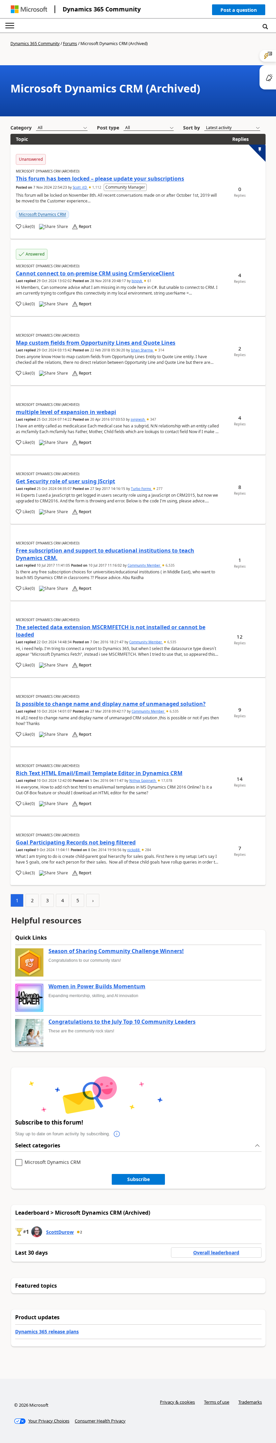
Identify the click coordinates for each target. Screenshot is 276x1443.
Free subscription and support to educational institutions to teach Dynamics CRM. (105, 554)
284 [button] (147, 849)
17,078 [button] (166, 780)
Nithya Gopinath (143, 780)
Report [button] (85, 226)
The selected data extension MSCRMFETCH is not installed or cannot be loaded (110, 630)
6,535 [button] (170, 565)
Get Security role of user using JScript (65, 481)
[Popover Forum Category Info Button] (117, 1134)
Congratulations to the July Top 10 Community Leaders (122, 1022)
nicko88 (134, 849)
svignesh (138, 419)
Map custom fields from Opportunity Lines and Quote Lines (95, 342)
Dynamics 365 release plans (47, 1331)
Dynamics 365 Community (102, 9)
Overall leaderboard (216, 1252)
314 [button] (160, 350)
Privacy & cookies (177, 1402)
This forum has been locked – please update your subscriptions (100, 178)
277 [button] (159, 488)
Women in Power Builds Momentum (96, 987)
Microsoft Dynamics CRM (42, 214)
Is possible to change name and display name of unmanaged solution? (111, 704)
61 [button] (148, 280)
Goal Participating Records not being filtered (76, 842)
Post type (108, 127)
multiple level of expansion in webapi (66, 412)
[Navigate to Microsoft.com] (29, 9)
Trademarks (250, 1402)
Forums (70, 43)
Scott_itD (80, 187)
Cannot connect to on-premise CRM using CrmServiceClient (95, 273)
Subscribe (138, 1179)
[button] (238, 11)
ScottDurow (60, 1232)
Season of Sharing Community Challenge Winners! (116, 951)
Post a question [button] (238, 10)
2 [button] (81, 1232)
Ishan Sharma (142, 350)
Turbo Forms (141, 488)
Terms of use (216, 1402)
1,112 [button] (96, 187)
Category (21, 127)
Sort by (191, 127)
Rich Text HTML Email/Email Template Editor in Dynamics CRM (99, 773)
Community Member (144, 565)
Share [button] (62, 226)
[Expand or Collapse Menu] (10, 25)
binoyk (137, 280)
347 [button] (152, 419)
